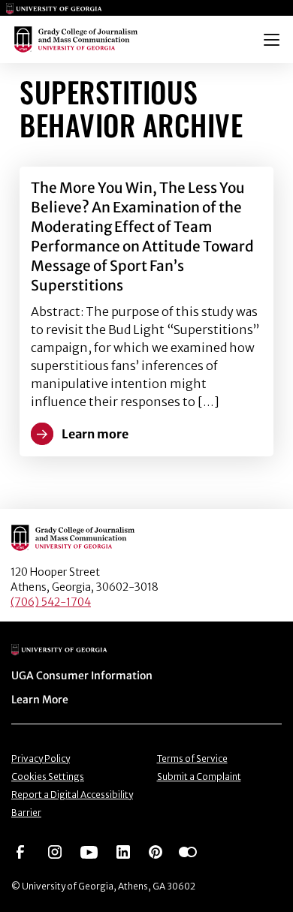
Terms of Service (192, 758)
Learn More (39, 699)
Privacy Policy (40, 758)
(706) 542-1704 (51, 602)
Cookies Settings (47, 776)
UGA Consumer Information (82, 675)
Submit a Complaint (199, 776)
